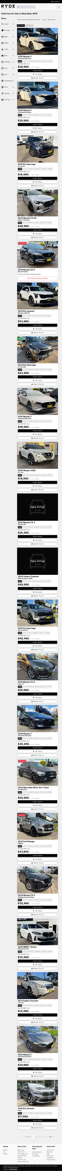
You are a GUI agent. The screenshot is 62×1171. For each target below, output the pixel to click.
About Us (49, 1152)
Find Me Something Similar (37, 278)
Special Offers (22, 1155)
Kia (4, 1152)
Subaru (5, 1154)
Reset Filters (21, 25)
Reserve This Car (38, 78)
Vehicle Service (36, 1152)
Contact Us (50, 1150)
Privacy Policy (51, 1159)
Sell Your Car (22, 1159)
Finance (20, 1157)
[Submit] (18, 7)
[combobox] (26, 7)
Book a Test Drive (23, 1161)
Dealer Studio (13, 1169)
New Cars (21, 1150)
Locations (56, 1)
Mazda (5, 1150)
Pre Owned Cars (23, 1154)
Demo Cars (21, 1152)
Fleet (48, 1154)
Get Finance (38, 74)
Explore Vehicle (37, 70)
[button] (59, 7)
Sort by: (44, 19)
